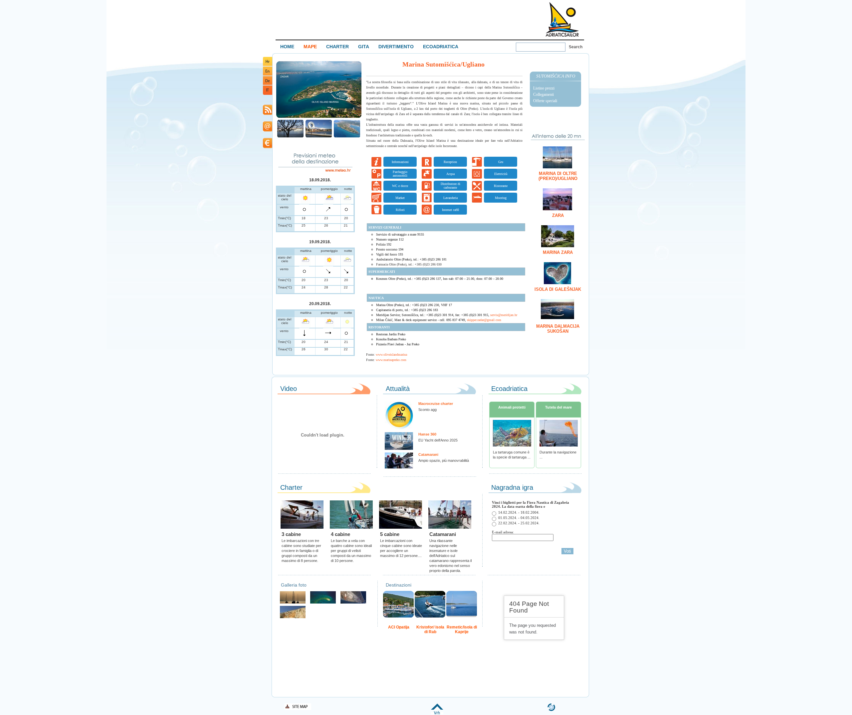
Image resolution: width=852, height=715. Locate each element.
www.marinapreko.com (391, 360)
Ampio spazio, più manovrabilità (443, 460)
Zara (558, 215)
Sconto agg (427, 410)
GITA (363, 46)
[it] (267, 93)
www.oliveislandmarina (391, 354)
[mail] (267, 130)
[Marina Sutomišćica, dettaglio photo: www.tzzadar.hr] (290, 136)
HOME (287, 46)
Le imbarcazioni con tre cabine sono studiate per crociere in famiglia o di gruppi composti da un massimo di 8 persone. (301, 551)
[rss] (267, 113)
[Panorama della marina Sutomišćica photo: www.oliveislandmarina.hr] (319, 117)
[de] (267, 84)
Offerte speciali (545, 100)
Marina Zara (558, 252)
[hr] (267, 65)
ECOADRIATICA (440, 46)
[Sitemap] (298, 709)
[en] (267, 74)
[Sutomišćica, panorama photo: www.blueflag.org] (346, 136)
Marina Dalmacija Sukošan (557, 329)
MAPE (310, 46)
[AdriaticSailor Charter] (293, 603)
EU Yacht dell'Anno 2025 (438, 440)
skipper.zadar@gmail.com (484, 320)
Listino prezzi (543, 88)
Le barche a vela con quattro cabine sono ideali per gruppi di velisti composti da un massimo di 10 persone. (351, 551)
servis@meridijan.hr (503, 315)
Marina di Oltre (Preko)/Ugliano (557, 176)
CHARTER (337, 46)
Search (575, 47)
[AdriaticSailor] (353, 603)
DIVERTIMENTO (396, 46)
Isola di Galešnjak (557, 289)
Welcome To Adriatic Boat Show (562, 19)
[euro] (267, 147)
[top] (437, 713)
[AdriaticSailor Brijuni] (323, 603)
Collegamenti (543, 94)
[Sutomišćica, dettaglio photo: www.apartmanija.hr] (318, 136)
